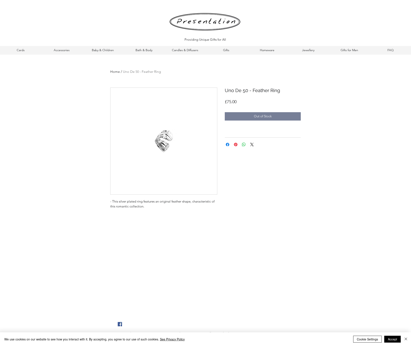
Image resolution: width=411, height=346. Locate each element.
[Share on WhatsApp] (243, 144)
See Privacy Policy (172, 339)
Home (115, 72)
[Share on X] (252, 144)
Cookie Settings (367, 339)
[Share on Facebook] (227, 144)
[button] (20, 50)
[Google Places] (120, 324)
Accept (392, 339)
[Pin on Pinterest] (235, 144)
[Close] (405, 339)
